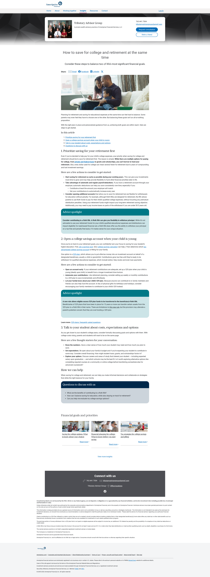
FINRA (76, 569)
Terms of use (96, 555)
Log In (161, 11)
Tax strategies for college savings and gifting (133, 435)
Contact (105, 11)
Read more (84, 442)
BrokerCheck (132, 560)
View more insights (105, 457)
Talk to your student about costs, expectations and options (87, 143)
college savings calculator (108, 247)
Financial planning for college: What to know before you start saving (103, 436)
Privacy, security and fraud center (112, 555)
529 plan (76, 254)
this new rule (114, 307)
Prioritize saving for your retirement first (80, 137)
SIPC (82, 569)
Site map (139, 555)
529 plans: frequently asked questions (86, 322)
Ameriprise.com (41, 555)
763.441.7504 (141, 21)
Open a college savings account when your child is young (87, 140)
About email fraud (129, 555)
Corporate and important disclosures (59, 555)
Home (48, 11)
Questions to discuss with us (76, 146)
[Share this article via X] (102, 71)
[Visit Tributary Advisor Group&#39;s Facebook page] (105, 491)
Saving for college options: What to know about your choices (75, 435)
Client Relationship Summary (81, 555)
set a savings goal (86, 247)
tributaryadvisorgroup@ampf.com (149, 24)
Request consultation (147, 30)
